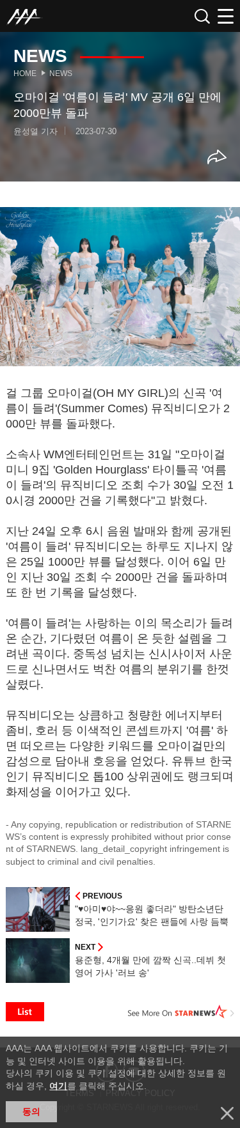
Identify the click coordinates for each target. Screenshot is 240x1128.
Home (24, 73)
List (25, 1011)
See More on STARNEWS (181, 1011)
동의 (31, 1111)
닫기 (227, 1113)
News (60, 73)
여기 (58, 1086)
